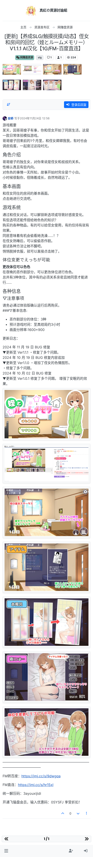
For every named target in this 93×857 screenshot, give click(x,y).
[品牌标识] (31, 10)
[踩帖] (78, 813)
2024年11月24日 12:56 (35, 118)
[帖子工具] (87, 813)
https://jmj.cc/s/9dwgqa (41, 776)
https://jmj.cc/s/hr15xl (35, 785)
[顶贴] (63, 813)
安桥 (10, 118)
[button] (6, 851)
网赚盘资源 (26, 57)
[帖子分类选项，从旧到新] (8, 104)
